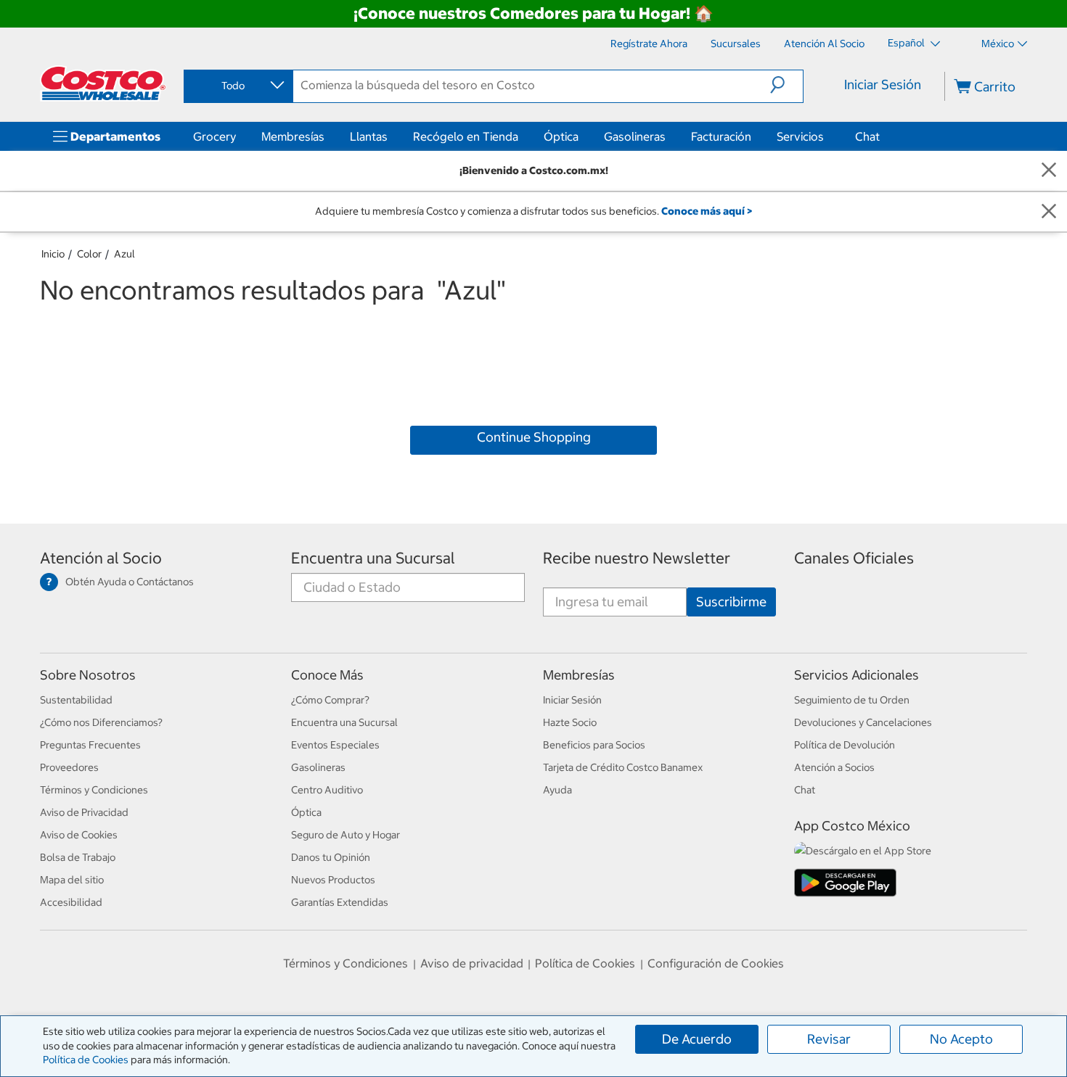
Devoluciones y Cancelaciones (863, 722)
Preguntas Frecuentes (90, 744)
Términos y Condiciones (94, 789)
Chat (867, 136)
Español (907, 42)
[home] (103, 83)
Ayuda (557, 789)
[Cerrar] (1049, 171)
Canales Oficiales (854, 558)
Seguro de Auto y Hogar (345, 834)
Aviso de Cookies (79, 834)
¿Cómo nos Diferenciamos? (101, 722)
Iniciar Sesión (882, 84)
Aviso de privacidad (471, 963)
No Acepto (961, 1039)
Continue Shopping (534, 437)
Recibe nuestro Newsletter (636, 558)
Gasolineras (635, 136)
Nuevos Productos (333, 879)
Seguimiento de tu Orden (851, 699)
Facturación (721, 136)
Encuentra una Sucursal (373, 558)
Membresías (292, 136)
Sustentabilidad (76, 699)
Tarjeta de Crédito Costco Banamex (623, 767)
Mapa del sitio (72, 879)
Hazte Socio (570, 722)
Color (89, 253)
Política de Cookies (85, 1059)
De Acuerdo (697, 1039)
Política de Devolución (844, 744)
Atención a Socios (834, 767)
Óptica (561, 136)
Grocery (214, 136)
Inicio (53, 253)
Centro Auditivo (327, 789)
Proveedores (69, 767)
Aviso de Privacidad (84, 812)
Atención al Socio (101, 558)
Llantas (369, 136)
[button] (786, 84)
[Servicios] (827, 136)
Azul (124, 253)
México (997, 43)
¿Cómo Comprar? (330, 699)
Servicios (800, 136)
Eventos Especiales (335, 744)
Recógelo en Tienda (465, 136)
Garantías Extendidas (339, 902)
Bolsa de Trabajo (77, 857)
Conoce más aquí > (706, 211)
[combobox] (237, 86)
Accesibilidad (71, 902)
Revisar (829, 1039)
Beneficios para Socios (594, 744)
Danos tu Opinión (330, 857)
